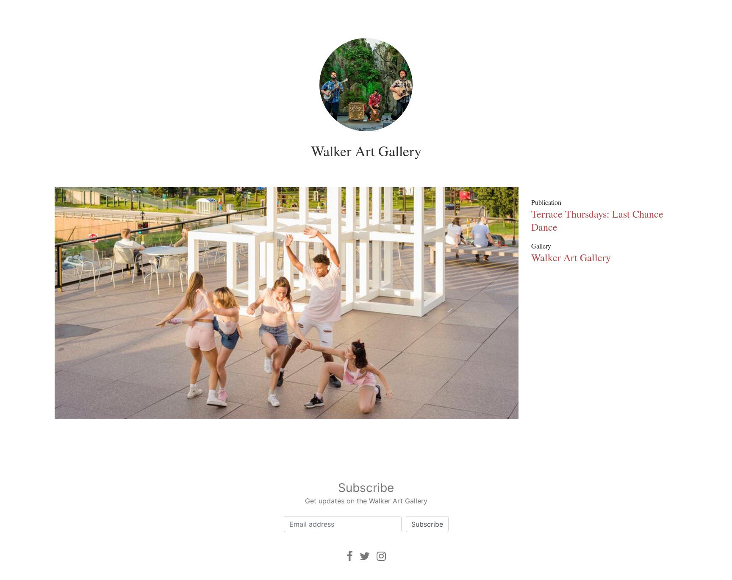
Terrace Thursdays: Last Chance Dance (597, 220)
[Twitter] (364, 556)
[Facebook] (349, 556)
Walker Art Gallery (366, 150)
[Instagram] (381, 556)
